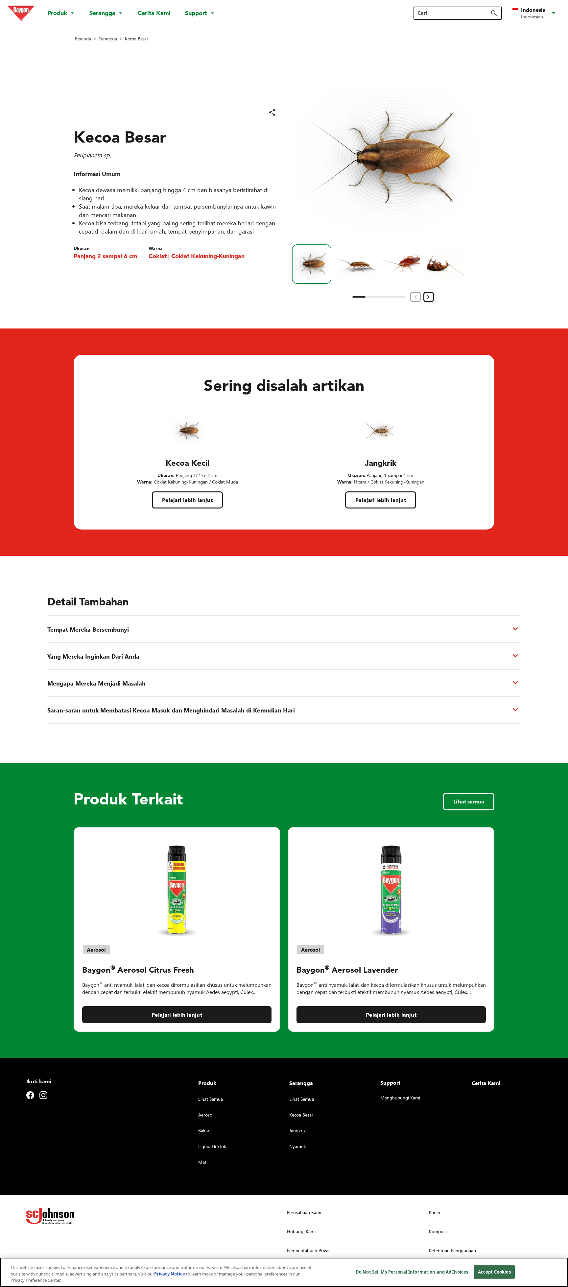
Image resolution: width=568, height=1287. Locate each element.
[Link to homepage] (21, 13)
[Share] (272, 112)
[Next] (428, 297)
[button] (534, 13)
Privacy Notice (169, 1274)
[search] (494, 13)
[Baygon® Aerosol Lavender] (391, 882)
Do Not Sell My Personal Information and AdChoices (412, 1272)
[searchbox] (453, 12)
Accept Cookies (494, 1272)
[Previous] (415, 297)
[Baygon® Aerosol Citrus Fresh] (176, 882)
